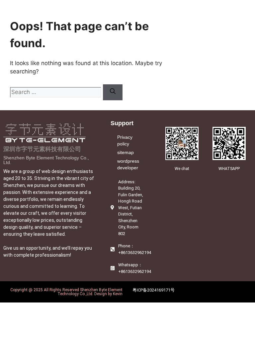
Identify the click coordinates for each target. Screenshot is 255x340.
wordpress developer (128, 164)
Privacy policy (124, 140)
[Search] (113, 92)
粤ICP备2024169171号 (153, 290)
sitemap (125, 152)
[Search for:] (56, 92)
